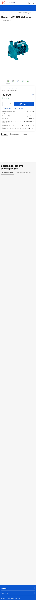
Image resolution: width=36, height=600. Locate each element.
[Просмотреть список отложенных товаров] (34, 3)
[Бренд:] (33, 94)
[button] (6, 20)
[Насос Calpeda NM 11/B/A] (18, 50)
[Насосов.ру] (8, 2)
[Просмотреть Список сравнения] (29, 3)
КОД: (3, 91)
